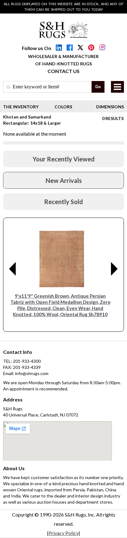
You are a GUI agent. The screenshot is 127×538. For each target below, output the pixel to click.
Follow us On (36, 48)
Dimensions (110, 106)
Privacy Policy (63, 533)
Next (114, 269)
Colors (63, 106)
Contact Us (63, 71)
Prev (12, 269)
